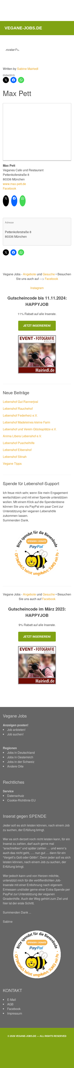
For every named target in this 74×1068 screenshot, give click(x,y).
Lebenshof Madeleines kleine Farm (26, 422)
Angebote (30, 274)
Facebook (9, 188)
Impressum (14, 1013)
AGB (10, 1004)
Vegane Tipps (12, 463)
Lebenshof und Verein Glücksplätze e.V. (30, 429)
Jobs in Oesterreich (20, 757)
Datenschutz (15, 795)
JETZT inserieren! (37, 325)
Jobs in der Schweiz (20, 761)
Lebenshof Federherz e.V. (20, 415)
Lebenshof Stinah (15, 456)
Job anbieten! (16, 729)
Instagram (37, 288)
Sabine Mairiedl (27, 68)
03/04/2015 (9, 75)
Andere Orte (15, 766)
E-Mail (11, 999)
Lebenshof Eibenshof (17, 450)
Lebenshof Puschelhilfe (19, 443)
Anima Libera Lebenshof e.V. (22, 436)
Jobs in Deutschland (21, 752)
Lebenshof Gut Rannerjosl (20, 401)
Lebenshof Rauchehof (18, 408)
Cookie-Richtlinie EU (21, 800)
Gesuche (49, 274)
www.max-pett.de (14, 184)
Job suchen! (15, 734)
